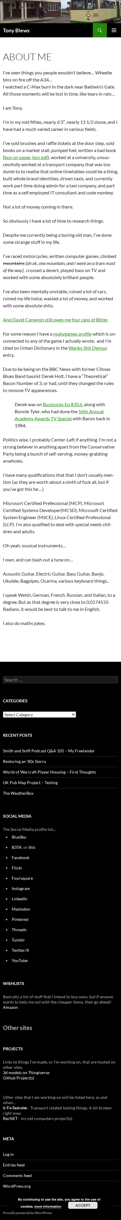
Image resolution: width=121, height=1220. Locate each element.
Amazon (10, 1007)
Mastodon (21, 908)
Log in (8, 1154)
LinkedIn (19, 898)
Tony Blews (16, 30)
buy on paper (17, 157)
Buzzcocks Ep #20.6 (62, 404)
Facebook (20, 857)
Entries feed (14, 1164)
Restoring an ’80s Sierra (24, 761)
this (31, 847)
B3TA (17, 847)
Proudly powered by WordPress (27, 1213)
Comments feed (17, 1175)
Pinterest (20, 919)
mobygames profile (72, 333)
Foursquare (22, 878)
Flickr (17, 867)
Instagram (21, 888)
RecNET (10, 1118)
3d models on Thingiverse (26, 1072)
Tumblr (18, 939)
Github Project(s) (18, 1077)
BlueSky (19, 836)
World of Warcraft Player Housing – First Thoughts (49, 771)
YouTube (20, 960)
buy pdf (40, 157)
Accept (82, 1205)
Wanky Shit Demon (87, 348)
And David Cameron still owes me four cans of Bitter (55, 319)
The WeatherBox (18, 793)
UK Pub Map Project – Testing (30, 782)
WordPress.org (17, 1186)
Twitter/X (20, 950)
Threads (19, 929)
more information (47, 1206)
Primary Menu (114, 30)
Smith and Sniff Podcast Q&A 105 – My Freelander (49, 750)
